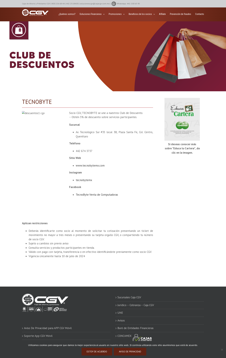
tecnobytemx (84, 180)
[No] (222, 349)
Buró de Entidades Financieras (135, 328)
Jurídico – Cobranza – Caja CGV (135, 305)
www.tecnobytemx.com (90, 165)
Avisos (121, 320)
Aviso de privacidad (130, 351)
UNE (120, 313)
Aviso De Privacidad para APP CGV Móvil (48, 328)
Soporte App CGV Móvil (38, 336)
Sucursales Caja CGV (129, 297)
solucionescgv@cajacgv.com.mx (95, 3)
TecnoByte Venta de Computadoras (97, 194)
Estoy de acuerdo (97, 351)
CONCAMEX (124, 336)
